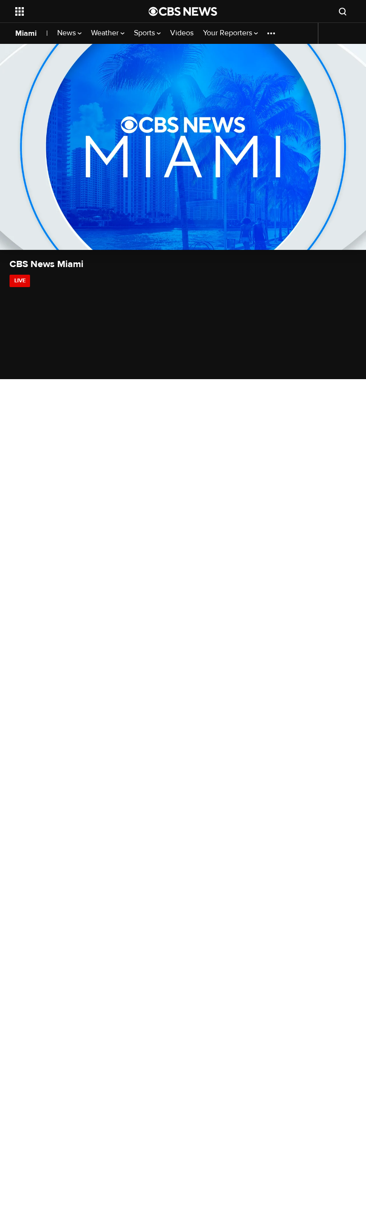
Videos (181, 33)
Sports (145, 33)
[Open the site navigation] (71, 11)
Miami (26, 33)
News (67, 33)
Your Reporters (228, 33)
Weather (106, 33)
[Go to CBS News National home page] (183, 11)
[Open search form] (342, 11)
